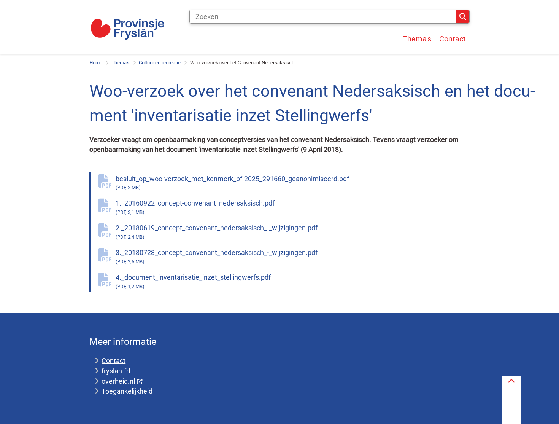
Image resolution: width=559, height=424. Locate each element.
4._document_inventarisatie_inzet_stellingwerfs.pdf (193, 281)
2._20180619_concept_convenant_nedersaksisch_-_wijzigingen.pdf (217, 232)
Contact (113, 361)
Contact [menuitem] (452, 38)
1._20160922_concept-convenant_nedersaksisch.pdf (195, 207)
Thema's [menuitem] (417, 38)
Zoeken (462, 17)
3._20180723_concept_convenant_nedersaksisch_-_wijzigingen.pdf (217, 257)
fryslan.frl (116, 371)
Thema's (120, 62)
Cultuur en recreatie (160, 62)
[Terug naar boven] (511, 400)
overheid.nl (118, 381)
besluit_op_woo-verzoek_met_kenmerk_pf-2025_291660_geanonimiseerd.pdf (232, 183)
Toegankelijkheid (127, 391)
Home (95, 62)
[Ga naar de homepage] (127, 29)
